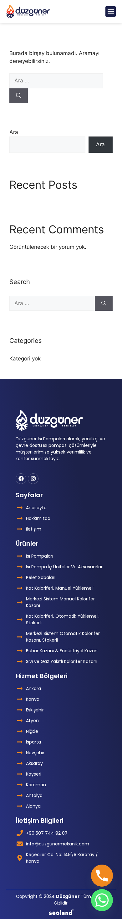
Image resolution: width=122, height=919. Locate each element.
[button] (110, 11)
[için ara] (56, 80)
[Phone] (102, 876)
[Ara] (18, 95)
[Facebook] (21, 478)
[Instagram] (33, 478)
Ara (13, 132)
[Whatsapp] (102, 900)
